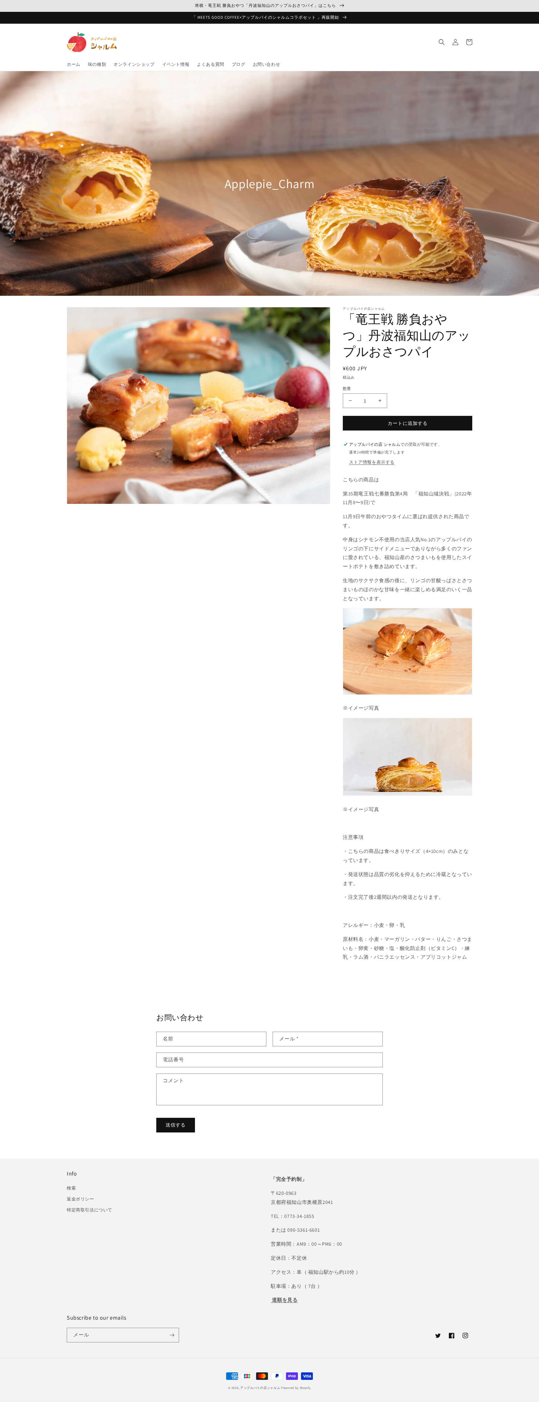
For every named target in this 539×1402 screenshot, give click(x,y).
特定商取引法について (89, 1210)
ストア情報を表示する (372, 462)
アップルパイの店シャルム (260, 1388)
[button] (442, 42)
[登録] (172, 1335)
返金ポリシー (80, 1199)
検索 (71, 1188)
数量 (347, 388)
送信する (176, 1125)
